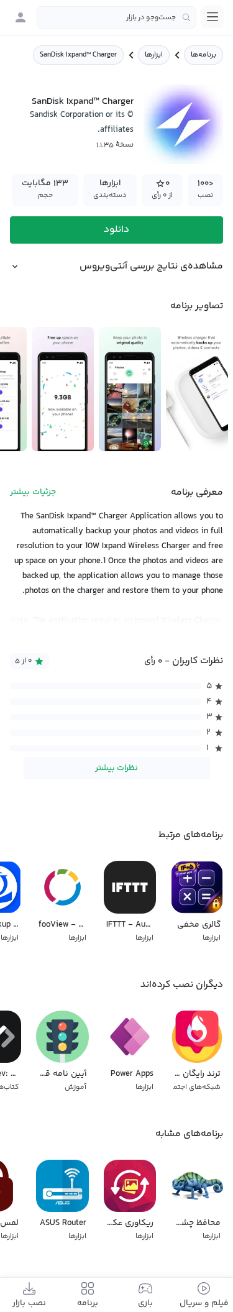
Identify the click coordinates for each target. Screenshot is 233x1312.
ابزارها (154, 55)
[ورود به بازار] (20, 17)
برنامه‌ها (203, 55)
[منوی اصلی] (212, 17)
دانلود (116, 229)
